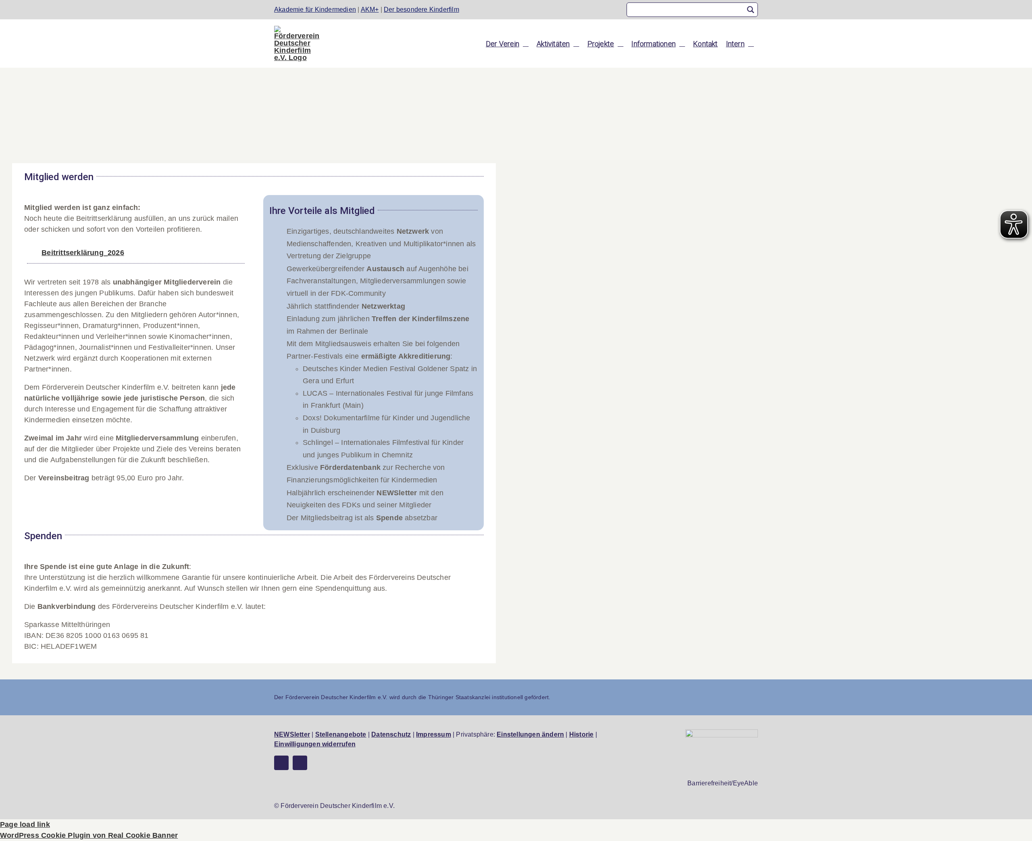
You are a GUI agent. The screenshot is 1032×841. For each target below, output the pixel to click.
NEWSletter (292, 734)
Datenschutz (391, 734)
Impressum (433, 734)
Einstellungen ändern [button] (530, 734)
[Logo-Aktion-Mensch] (721, 733)
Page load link (25, 824)
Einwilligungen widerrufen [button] (315, 744)
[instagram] (300, 763)
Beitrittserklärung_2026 (83, 253)
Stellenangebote (340, 734)
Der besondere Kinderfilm (421, 9)
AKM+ (370, 9)
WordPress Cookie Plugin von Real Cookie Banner (89, 835)
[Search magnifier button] (750, 10)
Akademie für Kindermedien (315, 9)
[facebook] (281, 763)
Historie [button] (581, 734)
